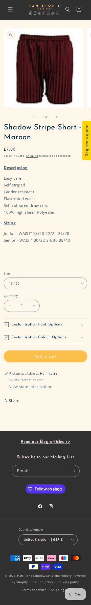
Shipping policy (62, 590)
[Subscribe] (73, 471)
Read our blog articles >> (46, 442)
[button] (10, 9)
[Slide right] (56, 117)
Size (7, 273)
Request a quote (86, 140)
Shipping (32, 155)
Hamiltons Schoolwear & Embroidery (44, 576)
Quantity (11, 295)
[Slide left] (34, 117)
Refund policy (43, 582)
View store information (30, 386)
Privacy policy (68, 582)
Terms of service (34, 590)
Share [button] (14, 400)
